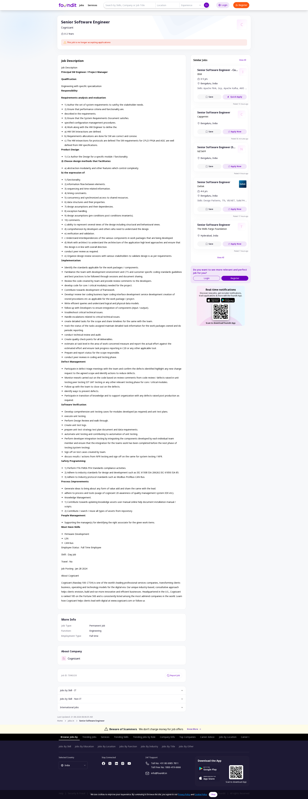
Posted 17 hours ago (240, 216)
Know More (192, 729)
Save (211, 96)
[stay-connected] (104, 763)
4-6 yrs (204, 191)
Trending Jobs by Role (144, 736)
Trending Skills (121, 736)
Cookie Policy (201, 794)
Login (224, 5)
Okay (213, 794)
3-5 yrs (204, 78)
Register (243, 5)
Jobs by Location (227, 736)
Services (92, 5)
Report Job (175, 675)
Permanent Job (97, 625)
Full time (93, 635)
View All (242, 60)
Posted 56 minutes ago (239, 139)
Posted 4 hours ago (241, 173)
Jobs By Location (107, 746)
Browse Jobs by (69, 736)
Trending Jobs (89, 736)
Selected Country (66, 757)
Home (60, 720)
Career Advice (207, 736)
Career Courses (249, 736)
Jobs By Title (168, 746)
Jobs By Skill (65, 746)
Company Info (167, 736)
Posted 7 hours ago (241, 251)
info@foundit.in (159, 773)
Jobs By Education (84, 746)
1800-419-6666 (173, 767)
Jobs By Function (128, 746)
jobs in (71, 721)
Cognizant (67, 27)
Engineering (95, 630)
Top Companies (187, 736)
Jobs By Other (186, 746)
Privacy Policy (184, 794)
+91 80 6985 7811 (169, 763)
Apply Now (236, 131)
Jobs (81, 5)
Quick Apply (236, 96)
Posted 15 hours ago (240, 104)
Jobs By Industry (149, 746)
